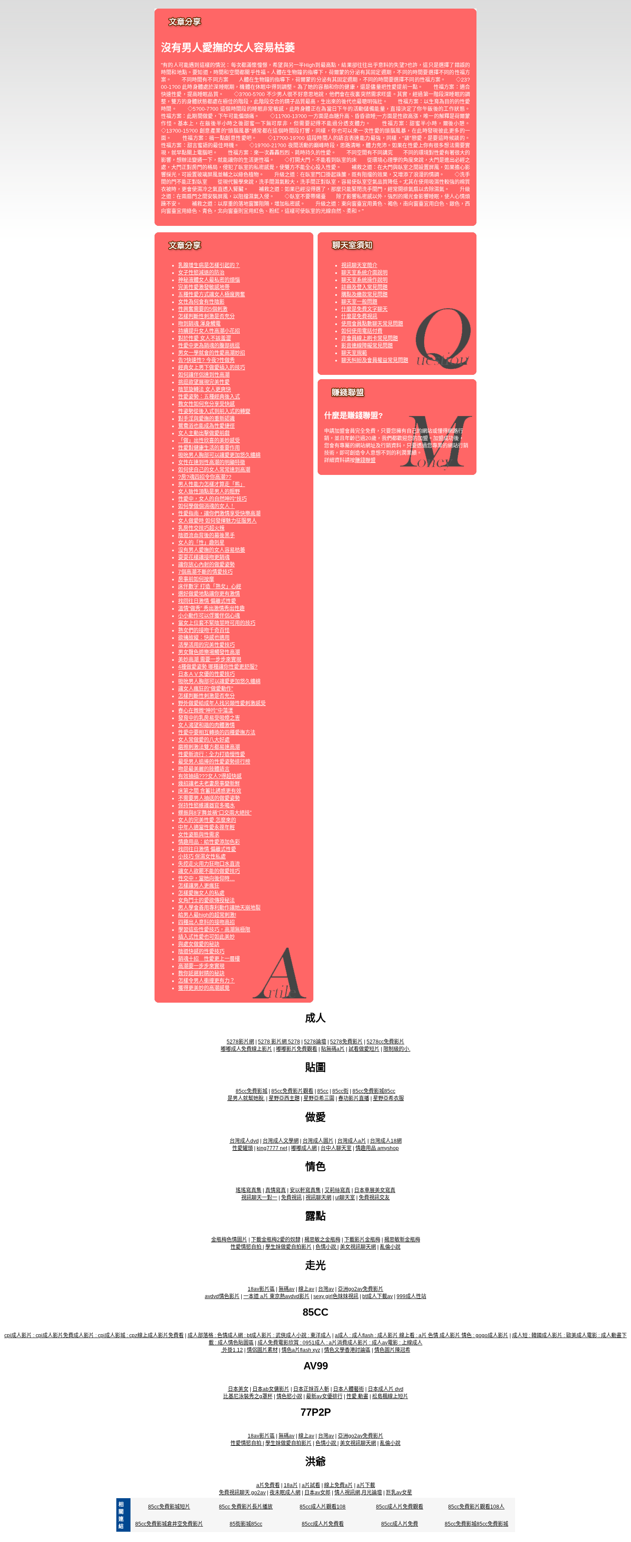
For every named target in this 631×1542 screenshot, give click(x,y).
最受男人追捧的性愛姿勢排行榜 (214, 762)
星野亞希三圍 (318, 1098)
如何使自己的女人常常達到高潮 (214, 470)
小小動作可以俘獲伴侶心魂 (209, 616)
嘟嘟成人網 (304, 1148)
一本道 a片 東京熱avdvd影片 (276, 1296)
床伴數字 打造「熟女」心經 (209, 587)
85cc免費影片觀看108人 (476, 1507)
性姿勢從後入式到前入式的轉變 (214, 411)
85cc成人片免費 (399, 1524)
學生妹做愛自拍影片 (288, 1247)
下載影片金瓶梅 (362, 1240)
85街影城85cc (246, 1524)
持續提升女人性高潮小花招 (209, 331)
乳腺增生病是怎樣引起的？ (209, 265)
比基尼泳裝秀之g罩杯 (248, 1396)
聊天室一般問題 (359, 302)
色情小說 (326, 1247)
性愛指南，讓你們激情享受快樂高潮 (219, 514)
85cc (322, 1091)
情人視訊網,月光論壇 (358, 1493)
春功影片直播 (353, 1098)
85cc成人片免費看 (323, 1524)
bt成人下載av (377, 1296)
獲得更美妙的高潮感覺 (204, 988)
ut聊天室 (345, 1198)
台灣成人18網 (386, 1141)
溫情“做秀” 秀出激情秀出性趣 (211, 608)
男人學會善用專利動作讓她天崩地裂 (219, 908)
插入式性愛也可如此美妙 (206, 937)
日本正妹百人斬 (311, 1389)
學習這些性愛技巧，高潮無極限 (214, 930)
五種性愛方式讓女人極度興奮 (211, 295)
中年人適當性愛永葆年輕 (206, 827)
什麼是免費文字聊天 (364, 309)
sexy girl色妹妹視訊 (335, 1296)
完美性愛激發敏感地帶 (204, 287)
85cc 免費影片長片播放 (246, 1507)
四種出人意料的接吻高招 (206, 922)
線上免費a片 (338, 1485)
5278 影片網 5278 (279, 1042)
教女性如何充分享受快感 (206, 404)
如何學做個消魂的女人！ (206, 506)
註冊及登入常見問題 (364, 287)
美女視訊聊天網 (358, 1247)
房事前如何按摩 (196, 579)
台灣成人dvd (244, 1141)
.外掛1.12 (232, 1350)
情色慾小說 (289, 1396)
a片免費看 (268, 1485)
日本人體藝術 (348, 1389)
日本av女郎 (317, 1493)
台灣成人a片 (351, 1141)
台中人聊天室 (336, 1148)
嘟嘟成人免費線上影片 (246, 1049)
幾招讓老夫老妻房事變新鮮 (209, 784)
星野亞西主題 (284, 1098)
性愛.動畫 (357, 1396)
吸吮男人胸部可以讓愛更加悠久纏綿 (219, 455)
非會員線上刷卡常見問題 (369, 338)
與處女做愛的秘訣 (198, 944)
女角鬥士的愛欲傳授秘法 (206, 900)
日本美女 (238, 1389)
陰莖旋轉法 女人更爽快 (204, 389)
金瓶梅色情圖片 (229, 1240)
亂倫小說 (390, 1247)
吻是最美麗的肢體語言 (204, 769)
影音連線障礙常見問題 (367, 346)
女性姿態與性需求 (198, 835)
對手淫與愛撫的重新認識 (206, 419)
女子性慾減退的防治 (201, 273)
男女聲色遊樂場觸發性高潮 (209, 652)
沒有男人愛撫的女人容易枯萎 (211, 550)
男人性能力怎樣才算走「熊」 (211, 484)
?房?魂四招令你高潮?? (204, 477)
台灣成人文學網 (281, 1141)
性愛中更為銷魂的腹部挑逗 (209, 346)
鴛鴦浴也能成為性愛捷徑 (206, 426)
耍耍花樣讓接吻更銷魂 (204, 557)
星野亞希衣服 (388, 1098)
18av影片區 (261, 1289)
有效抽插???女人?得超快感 (210, 776)
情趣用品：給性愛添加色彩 (209, 842)
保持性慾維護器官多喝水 (206, 806)
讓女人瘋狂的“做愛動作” (205, 689)
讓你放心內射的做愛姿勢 (206, 565)
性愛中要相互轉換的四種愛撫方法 (216, 733)
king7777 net (272, 1148)
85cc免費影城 (251, 1091)
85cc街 (340, 1091)
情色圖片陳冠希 (392, 1350)
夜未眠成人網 (285, 1493)
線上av (306, 1289)
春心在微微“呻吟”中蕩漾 (205, 711)
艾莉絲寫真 (337, 1190)
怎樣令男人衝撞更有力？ (206, 981)
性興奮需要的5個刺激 (203, 309)
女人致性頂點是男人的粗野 (209, 492)
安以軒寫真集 (305, 1190)
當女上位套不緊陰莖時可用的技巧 (216, 623)
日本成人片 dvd (385, 1389)
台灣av (326, 1289)
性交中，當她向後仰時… (206, 879)
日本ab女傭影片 (270, 1389)
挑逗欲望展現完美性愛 (204, 382)
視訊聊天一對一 (259, 1198)
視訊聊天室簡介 (359, 265)
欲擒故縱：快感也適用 (204, 638)
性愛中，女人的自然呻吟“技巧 (212, 499)
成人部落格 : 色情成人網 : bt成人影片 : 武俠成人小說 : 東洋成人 (259, 1335)
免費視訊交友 (374, 1198)
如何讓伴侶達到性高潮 (204, 375)
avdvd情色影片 (222, 1296)
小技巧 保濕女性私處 (202, 857)
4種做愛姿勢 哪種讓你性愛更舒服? (218, 667)
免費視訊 (291, 1198)
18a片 (291, 1485)
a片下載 (366, 1485)
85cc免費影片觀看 (292, 1091)
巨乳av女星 (399, 1493)
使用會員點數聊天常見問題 (372, 324)
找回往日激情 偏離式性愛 (207, 601)
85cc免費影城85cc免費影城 (476, 1524)
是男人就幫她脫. (246, 1098)
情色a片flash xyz (301, 1350)
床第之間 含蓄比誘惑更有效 (209, 791)
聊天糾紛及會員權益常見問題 (374, 360)
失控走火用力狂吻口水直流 (209, 864)
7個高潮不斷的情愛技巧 (205, 572)
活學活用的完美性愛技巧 (206, 645)
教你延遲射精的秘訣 (201, 973)
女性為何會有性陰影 (201, 302)
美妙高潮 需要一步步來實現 (209, 660)
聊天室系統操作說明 (364, 280)
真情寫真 (275, 1190)
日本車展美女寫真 (374, 1190)
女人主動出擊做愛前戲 (204, 433)
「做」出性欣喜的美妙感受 (209, 441)
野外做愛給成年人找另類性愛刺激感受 (222, 703)
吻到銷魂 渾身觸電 (199, 324)
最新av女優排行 (324, 1396)
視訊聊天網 (318, 1198)
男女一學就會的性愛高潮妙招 (211, 353)
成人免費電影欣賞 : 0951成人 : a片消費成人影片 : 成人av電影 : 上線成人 (340, 1343)
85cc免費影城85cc (373, 1091)
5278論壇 (315, 1042)
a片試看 (311, 1485)
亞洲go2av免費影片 (360, 1289)
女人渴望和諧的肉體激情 (206, 725)
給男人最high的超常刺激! (207, 915)
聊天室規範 (354, 353)
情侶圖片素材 (262, 1350)
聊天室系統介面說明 (364, 273)
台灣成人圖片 (318, 1141)
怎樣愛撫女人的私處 (201, 893)
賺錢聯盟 (365, 460)
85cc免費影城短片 (169, 1507)
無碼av (286, 1289)
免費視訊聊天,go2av (242, 1493)
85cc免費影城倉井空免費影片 (169, 1524)
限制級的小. (396, 1049)
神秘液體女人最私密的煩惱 (209, 280)
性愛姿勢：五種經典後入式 (209, 397)
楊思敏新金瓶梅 (402, 1240)
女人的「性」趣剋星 (201, 543)
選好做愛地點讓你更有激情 (209, 594)
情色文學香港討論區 (347, 1350)
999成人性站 (411, 1296)
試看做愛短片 (364, 1049)
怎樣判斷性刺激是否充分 (206, 316)
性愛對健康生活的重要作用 (209, 448)
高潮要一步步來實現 (201, 966)
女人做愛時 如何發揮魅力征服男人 (217, 521)
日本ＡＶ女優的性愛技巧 (206, 674)
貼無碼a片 (333, 1049)
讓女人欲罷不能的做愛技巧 (209, 871)
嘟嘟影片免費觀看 (296, 1049)
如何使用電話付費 (361, 331)
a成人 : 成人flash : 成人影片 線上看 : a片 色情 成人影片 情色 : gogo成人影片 (421, 1335)
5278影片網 (240, 1042)
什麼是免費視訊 (359, 316)
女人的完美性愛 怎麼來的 (207, 820)
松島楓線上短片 (390, 1396)
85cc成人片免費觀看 (399, 1507)
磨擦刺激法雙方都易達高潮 (209, 747)
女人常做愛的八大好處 (204, 740)
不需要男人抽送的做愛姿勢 (209, 798)
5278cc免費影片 (385, 1042)
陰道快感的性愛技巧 (201, 952)
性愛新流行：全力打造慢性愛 (211, 754)
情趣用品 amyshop (377, 1148)
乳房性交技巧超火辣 (201, 528)
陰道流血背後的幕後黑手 (206, 535)
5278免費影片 (346, 1042)
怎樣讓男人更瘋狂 (198, 886)
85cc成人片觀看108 (323, 1507)
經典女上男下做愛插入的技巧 (211, 368)
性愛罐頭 (242, 1148)
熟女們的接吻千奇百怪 (204, 630)
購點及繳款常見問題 (364, 295)
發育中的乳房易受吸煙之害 (209, 718)
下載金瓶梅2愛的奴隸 (275, 1240)
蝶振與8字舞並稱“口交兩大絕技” (215, 813)
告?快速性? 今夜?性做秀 (206, 360)
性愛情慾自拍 (247, 1247)
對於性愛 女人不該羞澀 (204, 338)
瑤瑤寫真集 (248, 1190)
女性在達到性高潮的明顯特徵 (211, 462)
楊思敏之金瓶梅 (322, 1240)
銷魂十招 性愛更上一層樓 (209, 959)
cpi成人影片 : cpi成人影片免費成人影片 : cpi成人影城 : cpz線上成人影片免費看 (94, 1335)
